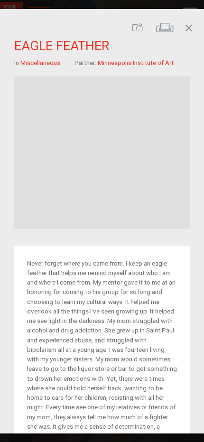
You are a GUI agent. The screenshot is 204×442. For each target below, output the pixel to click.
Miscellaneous (40, 62)
